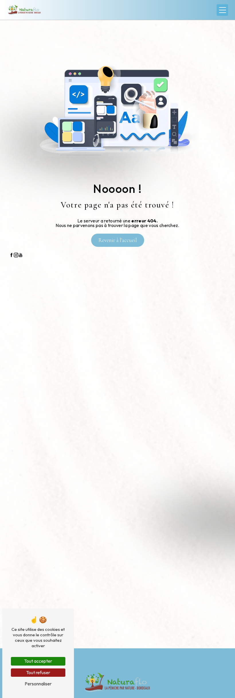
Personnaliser (38, 684)
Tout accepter (38, 661)
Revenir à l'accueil (117, 240)
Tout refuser (38, 672)
